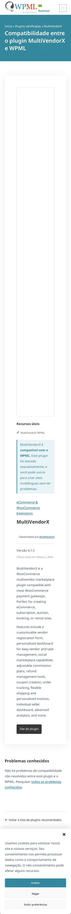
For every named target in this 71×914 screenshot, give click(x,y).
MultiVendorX (46, 537)
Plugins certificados (28, 26)
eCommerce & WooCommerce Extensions (28, 507)
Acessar (44, 10)
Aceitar (35, 883)
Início (8, 26)
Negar (35, 893)
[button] (64, 834)
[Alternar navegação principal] (63, 8)
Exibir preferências (35, 904)
